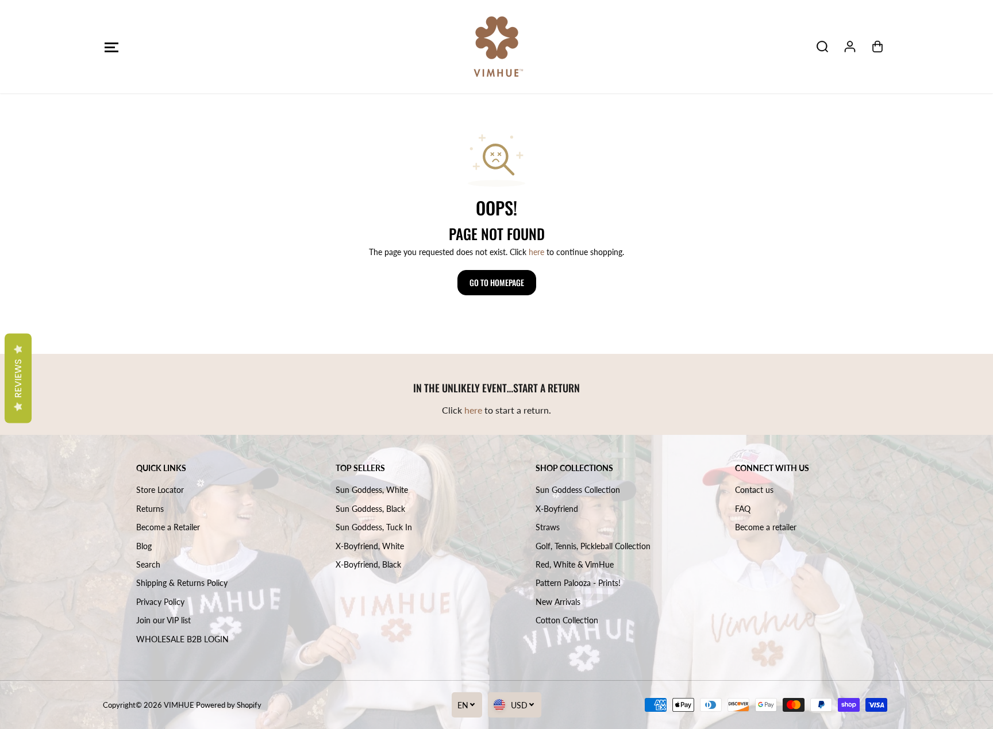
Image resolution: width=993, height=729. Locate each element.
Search (148, 564)
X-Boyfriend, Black (368, 564)
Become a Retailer (168, 527)
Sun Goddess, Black (370, 509)
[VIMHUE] (496, 46)
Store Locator (160, 490)
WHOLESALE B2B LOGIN (182, 639)
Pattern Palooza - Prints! (578, 583)
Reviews (18, 378)
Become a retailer (765, 527)
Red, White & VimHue (575, 564)
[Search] (822, 46)
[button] (111, 47)
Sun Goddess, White (372, 490)
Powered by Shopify (228, 704)
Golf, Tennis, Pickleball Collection (593, 546)
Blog (144, 546)
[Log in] (850, 46)
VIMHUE (179, 704)
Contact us (754, 490)
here (536, 252)
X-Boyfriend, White (370, 546)
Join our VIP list (163, 620)
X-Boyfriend (557, 509)
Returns (150, 509)
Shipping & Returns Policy (182, 583)
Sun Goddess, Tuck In (374, 527)
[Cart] (877, 46)
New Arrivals (558, 602)
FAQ (742, 509)
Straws (548, 527)
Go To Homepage (496, 282)
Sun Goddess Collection (578, 490)
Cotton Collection (567, 620)
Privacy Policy (160, 602)
